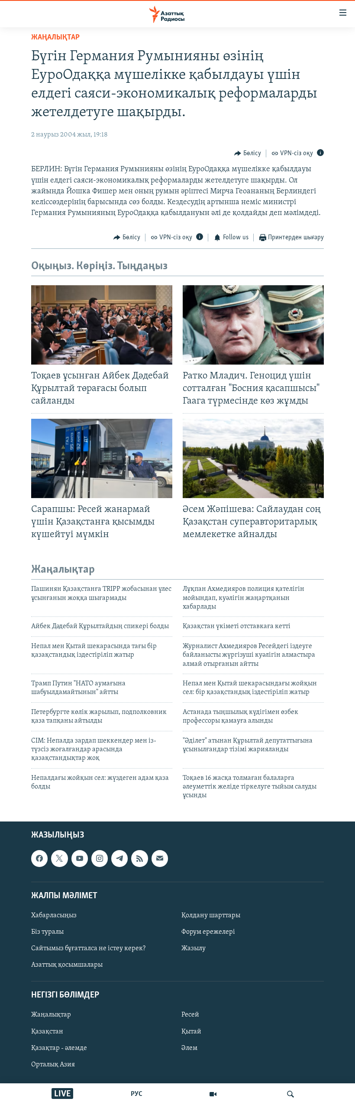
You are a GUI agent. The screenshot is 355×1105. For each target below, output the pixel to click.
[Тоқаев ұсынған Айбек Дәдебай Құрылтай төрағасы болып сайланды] (101, 325)
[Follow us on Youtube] (79, 858)
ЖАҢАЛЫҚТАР (55, 38)
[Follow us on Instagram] (99, 858)
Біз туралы (47, 932)
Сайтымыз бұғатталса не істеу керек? (88, 948)
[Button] (247, 153)
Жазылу (193, 948)
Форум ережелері (208, 932)
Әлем (189, 1047)
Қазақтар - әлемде (59, 1047)
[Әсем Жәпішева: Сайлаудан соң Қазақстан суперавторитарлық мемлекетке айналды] (253, 458)
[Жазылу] (160, 858)
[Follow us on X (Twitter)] (59, 858)
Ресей (190, 1014)
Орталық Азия (53, 1064)
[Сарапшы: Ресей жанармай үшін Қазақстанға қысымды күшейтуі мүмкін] (101, 458)
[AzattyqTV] (213, 1094)
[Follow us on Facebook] (39, 858)
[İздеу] (290, 1094)
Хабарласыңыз (54, 915)
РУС (136, 1094)
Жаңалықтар (51, 1014)
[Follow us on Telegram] (119, 858)
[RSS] (139, 858)
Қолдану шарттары (210, 915)
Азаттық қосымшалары (67, 965)
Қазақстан (47, 1031)
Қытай (191, 1031)
